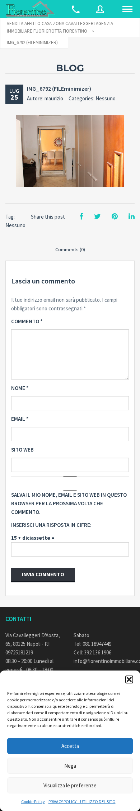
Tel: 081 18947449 (92, 643)
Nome (20, 388)
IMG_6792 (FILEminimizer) (59, 88)
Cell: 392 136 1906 (92, 652)
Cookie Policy (33, 801)
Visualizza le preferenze (70, 785)
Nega (70, 765)
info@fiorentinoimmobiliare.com (104, 661)
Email (20, 418)
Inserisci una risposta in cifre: (51, 524)
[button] (129, 679)
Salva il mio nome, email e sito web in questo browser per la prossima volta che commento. (69, 503)
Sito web (22, 449)
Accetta (70, 746)
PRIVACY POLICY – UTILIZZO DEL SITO (82, 801)
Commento (27, 321)
